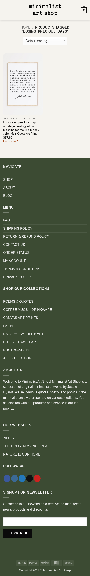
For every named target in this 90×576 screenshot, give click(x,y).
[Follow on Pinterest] (37, 478)
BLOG (7, 196)
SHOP (8, 179)
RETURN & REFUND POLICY (26, 236)
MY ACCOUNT (14, 261)
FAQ (6, 220)
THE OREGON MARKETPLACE (27, 446)
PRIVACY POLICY (17, 277)
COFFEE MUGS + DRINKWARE (27, 310)
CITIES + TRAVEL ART (20, 342)
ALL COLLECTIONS (18, 358)
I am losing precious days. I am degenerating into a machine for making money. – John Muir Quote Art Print (22, 128)
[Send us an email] (29, 478)
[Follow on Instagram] (14, 478)
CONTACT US (14, 244)
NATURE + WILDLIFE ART (23, 334)
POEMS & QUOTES (18, 301)
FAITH (8, 326)
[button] (5, 10)
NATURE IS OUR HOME (21, 454)
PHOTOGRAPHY (16, 350)
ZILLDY (9, 438)
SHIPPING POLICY (17, 228)
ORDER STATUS (16, 252)
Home (26, 27)
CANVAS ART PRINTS (20, 317)
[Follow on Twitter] (22, 478)
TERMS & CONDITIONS (21, 269)
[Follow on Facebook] (7, 478)
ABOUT (9, 188)
